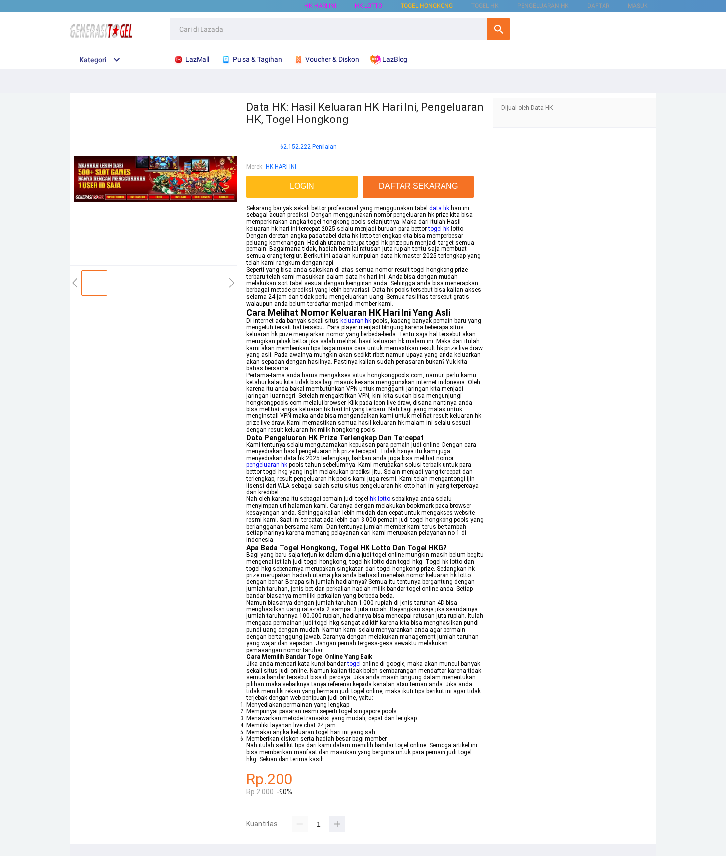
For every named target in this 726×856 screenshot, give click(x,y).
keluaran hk (355, 320)
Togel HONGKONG (427, 5)
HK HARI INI (320, 5)
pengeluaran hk (266, 464)
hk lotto (380, 498)
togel (354, 663)
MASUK (638, 5)
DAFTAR (598, 5)
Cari (498, 29)
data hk (439, 208)
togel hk (438, 228)
